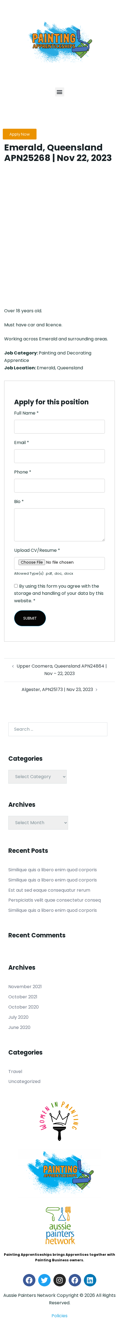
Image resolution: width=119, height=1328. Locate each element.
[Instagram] (59, 1280)
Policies (59, 1316)
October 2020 (23, 1007)
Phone (22, 472)
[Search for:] (57, 729)
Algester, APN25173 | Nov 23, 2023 (57, 689)
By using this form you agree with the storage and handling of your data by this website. (59, 593)
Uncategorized (24, 1081)
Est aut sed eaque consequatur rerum (49, 890)
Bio (19, 501)
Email (21, 442)
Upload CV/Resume (37, 550)
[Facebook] (29, 1280)
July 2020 (18, 1017)
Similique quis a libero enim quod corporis (52, 870)
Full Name (26, 413)
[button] (59, 91)
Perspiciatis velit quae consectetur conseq (54, 900)
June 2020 (19, 1027)
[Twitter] (44, 1280)
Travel (15, 1071)
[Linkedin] (90, 1280)
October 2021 (22, 997)
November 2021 (25, 986)
